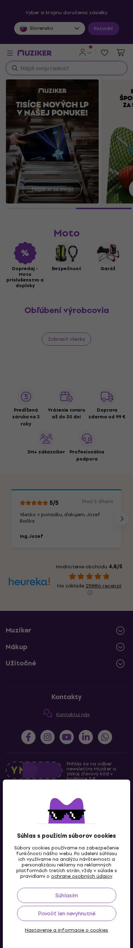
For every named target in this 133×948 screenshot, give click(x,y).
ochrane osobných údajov (81, 876)
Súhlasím (66, 895)
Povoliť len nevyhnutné (66, 913)
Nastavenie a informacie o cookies (66, 930)
